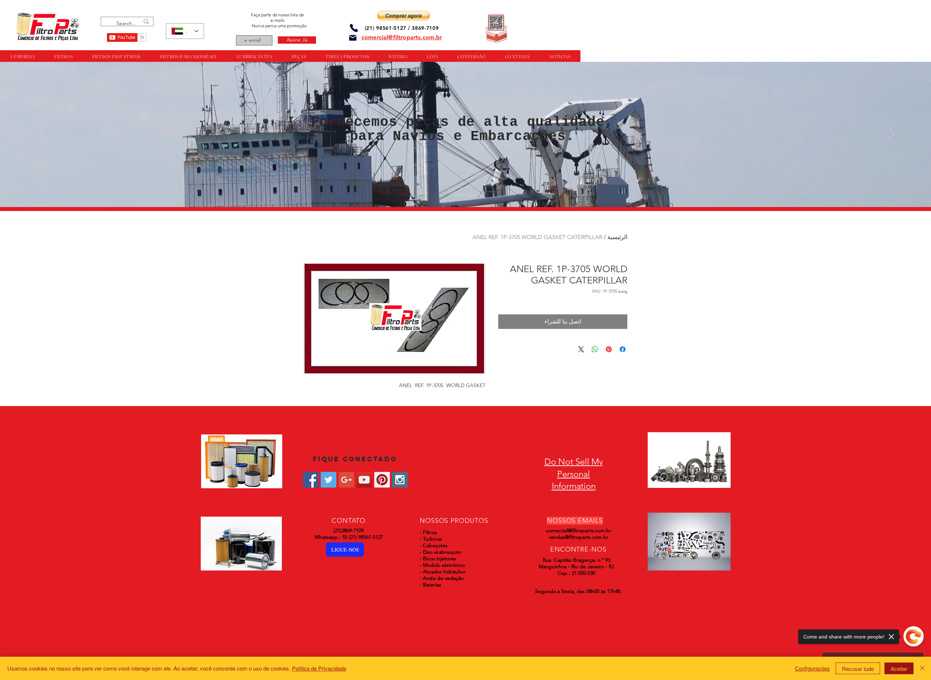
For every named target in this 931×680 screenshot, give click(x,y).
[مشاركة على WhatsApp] (595, 349)
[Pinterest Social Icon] (382, 480)
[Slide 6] (471, 195)
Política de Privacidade (319, 668)
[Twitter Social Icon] (328, 480)
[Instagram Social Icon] (400, 480)
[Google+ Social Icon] (346, 480)
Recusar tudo (858, 668)
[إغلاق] (922, 668)
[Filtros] (456, 195)
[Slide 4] (465, 195)
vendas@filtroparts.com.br (578, 537)
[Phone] (354, 27)
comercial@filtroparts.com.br (578, 530)
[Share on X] (581, 349)
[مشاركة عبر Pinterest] (608, 349)
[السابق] (39, 134)
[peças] (459, 195)
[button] (403, 15)
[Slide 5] (468, 195)
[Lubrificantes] (462, 195)
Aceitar (899, 668)
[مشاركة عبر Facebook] (622, 349)
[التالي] (891, 134)
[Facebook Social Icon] (311, 480)
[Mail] (352, 38)
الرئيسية (617, 237)
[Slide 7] (474, 195)
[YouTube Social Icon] (364, 480)
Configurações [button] (812, 668)
